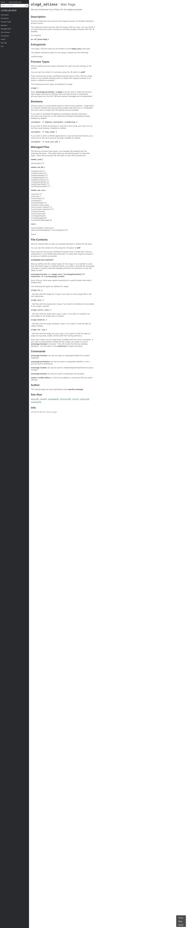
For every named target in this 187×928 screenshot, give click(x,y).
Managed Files (6, 29)
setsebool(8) (36, 402)
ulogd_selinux (8, 10)
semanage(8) (53, 399)
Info (2, 46)
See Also (4, 43)
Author (3, 39)
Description (5, 15)
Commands (5, 36)
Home (180, 918)
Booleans (4, 25)
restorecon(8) (65, 399)
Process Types (6, 22)
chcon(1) (75, 399)
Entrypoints (5, 18)
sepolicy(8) (84, 399)
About (180, 925)
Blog (180, 921)
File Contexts (5, 32)
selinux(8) (35, 399)
